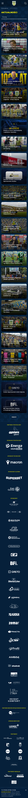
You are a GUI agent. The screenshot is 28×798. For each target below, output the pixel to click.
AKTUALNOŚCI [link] (13, 8)
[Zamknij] (26, 790)
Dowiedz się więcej (6, 791)
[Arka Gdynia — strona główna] (14, 3)
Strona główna (4, 8)
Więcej (14, 417)
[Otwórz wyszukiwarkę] (25, 3)
